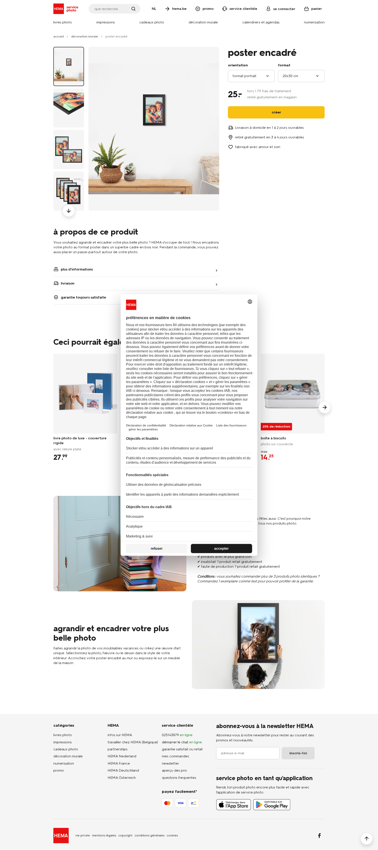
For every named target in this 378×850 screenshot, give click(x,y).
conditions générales (149, 835)
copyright (125, 835)
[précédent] (69, 47)
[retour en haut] (366, 838)
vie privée (82, 835)
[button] (62, 22)
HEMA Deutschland (123, 770)
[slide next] (324, 407)
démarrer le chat (182, 742)
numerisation (63, 763)
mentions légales (104, 835)
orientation (238, 65)
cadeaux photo (65, 749)
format (284, 65)
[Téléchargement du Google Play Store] (271, 804)
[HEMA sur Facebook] (319, 835)
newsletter (170, 763)
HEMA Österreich (122, 778)
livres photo (62, 735)
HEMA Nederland (122, 756)
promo (58, 770)
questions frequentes (179, 778)
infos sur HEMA (120, 735)
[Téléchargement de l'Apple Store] (233, 804)
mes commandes (175, 756)
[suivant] (69, 211)
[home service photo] (66, 9)
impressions (62, 742)
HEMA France (119, 763)
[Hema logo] (61, 835)
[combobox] (251, 76)
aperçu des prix (174, 770)
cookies (172, 835)
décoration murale (68, 756)
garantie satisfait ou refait (182, 749)
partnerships (118, 749)
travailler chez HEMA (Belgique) (133, 742)
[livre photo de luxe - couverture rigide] (85, 394)
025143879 (177, 735)
